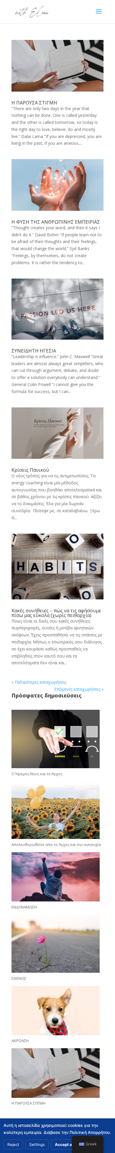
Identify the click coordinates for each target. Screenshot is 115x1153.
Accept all (64, 1144)
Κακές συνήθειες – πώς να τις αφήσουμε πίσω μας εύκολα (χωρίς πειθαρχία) (56, 612)
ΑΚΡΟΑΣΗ (20, 1040)
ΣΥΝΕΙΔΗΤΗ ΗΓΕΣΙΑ (34, 351)
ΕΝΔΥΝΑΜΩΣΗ (24, 907)
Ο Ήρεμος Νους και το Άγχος (37, 773)
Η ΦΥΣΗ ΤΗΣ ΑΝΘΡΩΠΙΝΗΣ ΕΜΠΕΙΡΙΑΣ (56, 222)
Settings (37, 1144)
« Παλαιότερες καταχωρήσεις (39, 682)
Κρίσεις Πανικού (30, 470)
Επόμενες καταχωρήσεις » (79, 689)
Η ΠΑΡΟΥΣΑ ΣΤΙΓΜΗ (34, 103)
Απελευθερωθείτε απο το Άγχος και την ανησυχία (56, 844)
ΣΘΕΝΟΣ (19, 978)
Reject (13, 1144)
